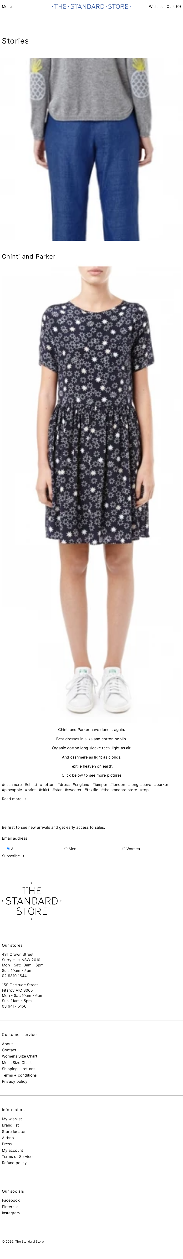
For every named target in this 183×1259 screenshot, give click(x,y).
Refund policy (14, 1162)
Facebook (11, 1200)
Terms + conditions (19, 1075)
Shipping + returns (18, 1068)
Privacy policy (14, 1081)
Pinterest (10, 1206)
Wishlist (156, 6)
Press (7, 1143)
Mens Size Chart (17, 1062)
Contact (9, 1050)
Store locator (14, 1131)
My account (12, 1150)
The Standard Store (29, 1241)
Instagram (11, 1212)
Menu (7, 6)
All (13, 848)
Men (72, 848)
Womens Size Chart (19, 1056)
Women (133, 848)
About (7, 1043)
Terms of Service (17, 1156)
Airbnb (8, 1137)
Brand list (10, 1125)
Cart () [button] (174, 6)
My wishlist (12, 1119)
